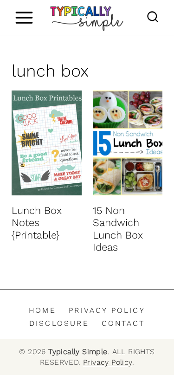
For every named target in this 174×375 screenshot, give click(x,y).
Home (42, 310)
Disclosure (59, 323)
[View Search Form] (152, 17)
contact (123, 323)
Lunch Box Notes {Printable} (37, 223)
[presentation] (47, 143)
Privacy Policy (107, 310)
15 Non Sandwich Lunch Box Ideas (118, 229)
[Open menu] (24, 17)
